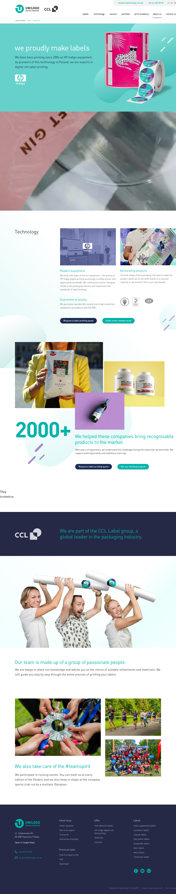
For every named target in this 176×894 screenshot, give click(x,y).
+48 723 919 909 (25, 851)
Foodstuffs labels (141, 843)
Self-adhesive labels (104, 825)
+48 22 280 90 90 (155, 3)
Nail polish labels (142, 839)
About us (157, 14)
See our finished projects (133, 466)
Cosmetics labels (141, 830)
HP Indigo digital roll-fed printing (104, 832)
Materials (99, 837)
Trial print (64, 834)
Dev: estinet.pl (170, 888)
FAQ (61, 859)
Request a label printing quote (78, 320)
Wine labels (139, 852)
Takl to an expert (67, 830)
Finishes (98, 842)
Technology (99, 14)
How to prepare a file (69, 855)
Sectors (113, 14)
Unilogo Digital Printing (126, 888)
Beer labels (139, 848)
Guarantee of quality (68, 839)
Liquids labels (140, 834)
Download (64, 863)
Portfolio (126, 14)
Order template (66, 825)
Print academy (141, 14)
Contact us (171, 14)
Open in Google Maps (25, 842)
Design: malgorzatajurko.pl (152, 888)
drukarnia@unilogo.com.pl (130, 3)
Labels (86, 14)
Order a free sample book (118, 320)
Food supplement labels (145, 825)
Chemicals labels (141, 857)
